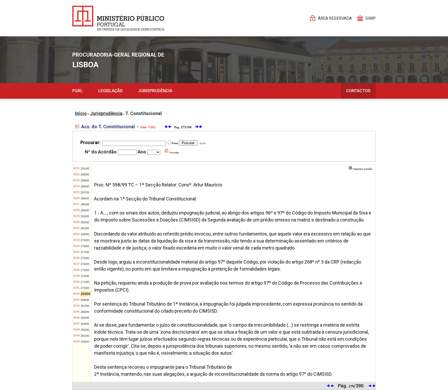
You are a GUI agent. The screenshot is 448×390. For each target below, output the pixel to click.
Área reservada (335, 18)
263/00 (85, 329)
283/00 (85, 216)
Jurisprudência (155, 90)
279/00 (85, 240)
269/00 (85, 294)
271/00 (85, 282)
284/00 (85, 210)
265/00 (85, 317)
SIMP (370, 18)
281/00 (85, 228)
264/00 (85, 323)
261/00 (85, 335)
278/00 (85, 246)
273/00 (85, 270)
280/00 (85, 234)
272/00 (85, 276)
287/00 (85, 192)
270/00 (85, 288)
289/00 (85, 180)
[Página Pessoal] (118, 18)
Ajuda (202, 143)
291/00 (85, 168)
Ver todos (174, 152)
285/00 (85, 204)
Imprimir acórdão (362, 169)
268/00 (85, 299)
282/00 (85, 222)
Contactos (358, 90)
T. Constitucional (143, 113)
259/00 (85, 341)
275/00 (85, 258)
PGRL (77, 90)
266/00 (85, 311)
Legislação (110, 90)
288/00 (85, 186)
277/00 (85, 252)
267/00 (85, 305)
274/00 (85, 264)
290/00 (85, 174)
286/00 (85, 198)
